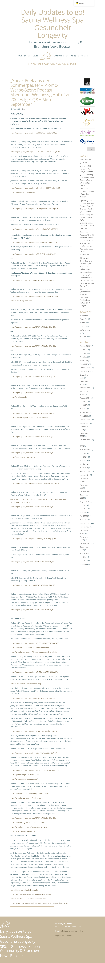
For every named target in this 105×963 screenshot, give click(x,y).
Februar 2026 (85, 368)
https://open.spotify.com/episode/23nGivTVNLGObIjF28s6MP (34, 254)
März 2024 (84, 468)
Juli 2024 (83, 453)
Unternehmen (60, 56)
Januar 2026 (84, 371)
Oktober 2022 (85, 543)
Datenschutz (70, 935)
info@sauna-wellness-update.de (73, 931)
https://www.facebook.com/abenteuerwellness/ (28, 827)
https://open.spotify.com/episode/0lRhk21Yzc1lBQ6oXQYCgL (33, 133)
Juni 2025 (83, 405)
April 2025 (84, 412)
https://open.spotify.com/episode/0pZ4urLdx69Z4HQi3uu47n (34, 672)
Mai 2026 (83, 357)
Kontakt (84, 56)
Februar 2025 (85, 419)
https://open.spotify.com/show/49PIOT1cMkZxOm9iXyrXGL (33, 280)
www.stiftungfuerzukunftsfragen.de (24, 890)
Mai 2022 (83, 564)
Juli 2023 (83, 505)
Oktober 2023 (85, 491)
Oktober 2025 (85, 388)
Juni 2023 (83, 509)
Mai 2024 (83, 460)
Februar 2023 (85, 523)
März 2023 (84, 520)
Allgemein (84, 315)
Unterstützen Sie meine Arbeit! (52, 64)
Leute (35, 56)
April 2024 (84, 464)
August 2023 (85, 501)
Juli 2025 (83, 401)
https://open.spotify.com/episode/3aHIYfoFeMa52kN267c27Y (33, 753)
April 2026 (84, 360)
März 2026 (84, 364)
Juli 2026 (83, 350)
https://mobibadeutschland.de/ (22, 192)
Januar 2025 (84, 423)
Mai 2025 (83, 409)
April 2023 (84, 516)
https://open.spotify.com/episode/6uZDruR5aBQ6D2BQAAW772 (35, 643)
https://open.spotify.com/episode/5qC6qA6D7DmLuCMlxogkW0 (35, 152)
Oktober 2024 (85, 440)
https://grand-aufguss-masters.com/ (24, 774)
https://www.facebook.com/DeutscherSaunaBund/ (29, 647)
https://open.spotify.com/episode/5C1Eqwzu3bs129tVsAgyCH (34, 208)
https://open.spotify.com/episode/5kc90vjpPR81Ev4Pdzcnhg (33, 242)
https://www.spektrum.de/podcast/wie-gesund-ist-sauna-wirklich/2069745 (38, 903)
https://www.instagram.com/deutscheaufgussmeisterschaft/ (33, 652)
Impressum (59, 935)
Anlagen (75, 56)
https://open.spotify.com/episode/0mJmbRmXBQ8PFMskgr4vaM (35, 188)
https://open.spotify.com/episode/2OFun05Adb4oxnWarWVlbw (34, 770)
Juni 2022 (83, 560)
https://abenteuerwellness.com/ (22, 457)
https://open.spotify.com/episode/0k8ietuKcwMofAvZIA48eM (33, 731)
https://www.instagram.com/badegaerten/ (26, 798)
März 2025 (84, 416)
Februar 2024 (85, 471)
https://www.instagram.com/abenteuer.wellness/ (29, 418)
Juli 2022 (83, 557)
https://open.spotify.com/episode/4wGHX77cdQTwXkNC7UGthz (34, 483)
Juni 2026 (83, 353)
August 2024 (85, 450)
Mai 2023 (83, 512)
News (19, 56)
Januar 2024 (84, 475)
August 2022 (85, 553)
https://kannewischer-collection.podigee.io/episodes (30, 894)
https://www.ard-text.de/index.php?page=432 (27, 684)
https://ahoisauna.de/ (18, 397)
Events (27, 56)
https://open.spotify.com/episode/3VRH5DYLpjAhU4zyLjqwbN (34, 296)
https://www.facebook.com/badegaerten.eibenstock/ (30, 793)
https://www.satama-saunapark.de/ (24, 779)
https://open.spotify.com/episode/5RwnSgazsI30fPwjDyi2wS (33, 538)
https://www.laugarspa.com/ (21, 301)
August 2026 (85, 346)
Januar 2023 (84, 527)
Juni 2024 (83, 457)
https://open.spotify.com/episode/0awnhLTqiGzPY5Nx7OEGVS (34, 229)
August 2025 (85, 398)
